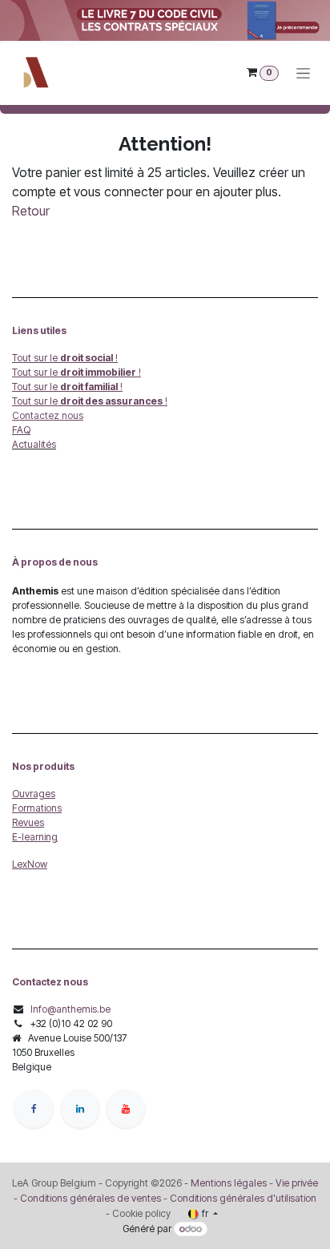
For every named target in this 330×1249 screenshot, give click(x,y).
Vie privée (297, 1183)
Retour (31, 211)
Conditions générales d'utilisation (243, 1198)
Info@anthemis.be (70, 1009)
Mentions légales (229, 1183)
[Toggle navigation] (303, 72)
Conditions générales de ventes (89, 1198)
